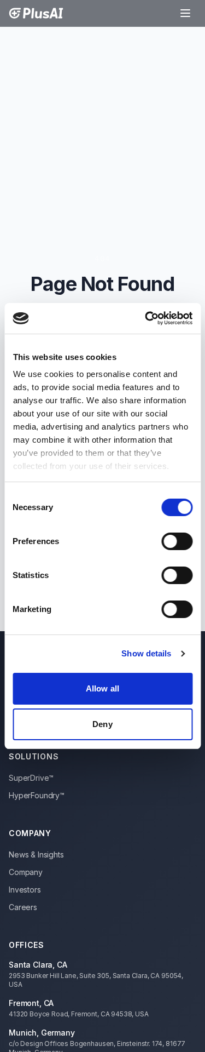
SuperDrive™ (31, 777)
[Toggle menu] (185, 13)
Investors (25, 889)
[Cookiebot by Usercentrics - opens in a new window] (145, 318)
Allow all (102, 688)
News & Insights (36, 854)
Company (26, 872)
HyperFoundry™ (37, 795)
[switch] (176, 541)
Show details (146, 653)
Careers (23, 907)
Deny (102, 724)
